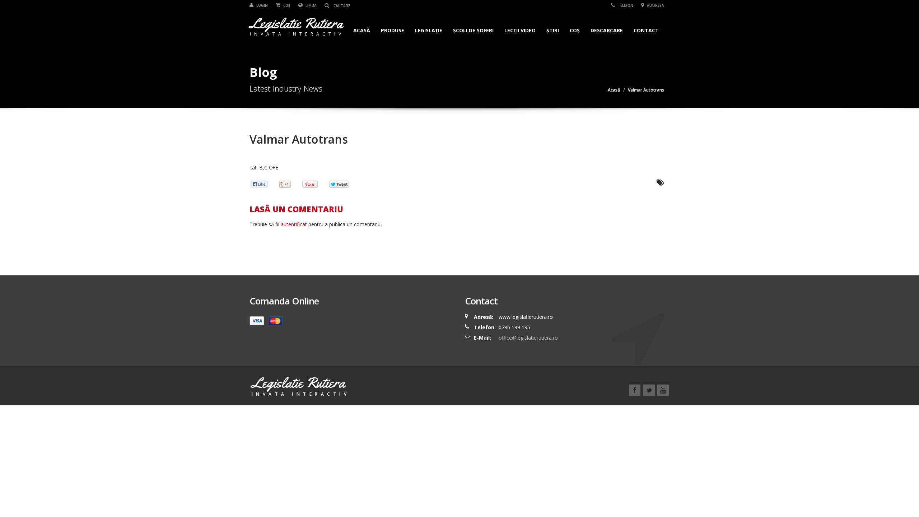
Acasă (361, 30)
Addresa (655, 5)
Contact (646, 30)
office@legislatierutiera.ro (527, 337)
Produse (392, 30)
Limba (310, 5)
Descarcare (607, 30)
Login (261, 5)
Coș (286, 5)
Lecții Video (520, 30)
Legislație (428, 30)
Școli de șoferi (473, 30)
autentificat (294, 224)
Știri (552, 30)
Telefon (625, 5)
